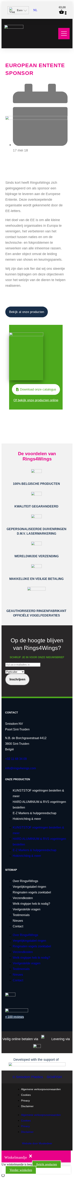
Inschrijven (17, 679)
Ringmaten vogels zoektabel (32, 892)
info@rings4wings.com (20, 768)
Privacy (25, 1100)
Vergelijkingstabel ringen (29, 886)
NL (35, 10)
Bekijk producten (46, 1164)
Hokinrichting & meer (27, 818)
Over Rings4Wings (25, 881)
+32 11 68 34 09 (16, 758)
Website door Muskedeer (37, 1143)
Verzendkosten (23, 898)
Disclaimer (27, 1106)
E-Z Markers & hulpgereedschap (34, 813)
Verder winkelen (20, 1170)
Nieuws (18, 920)
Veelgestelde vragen (26, 909)
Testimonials (21, 915)
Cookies (26, 1094)
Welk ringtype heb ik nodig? (31, 903)
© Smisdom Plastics (28, 1077)
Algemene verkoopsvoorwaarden (41, 1089)
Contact (18, 926)
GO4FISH (54, 1077)
